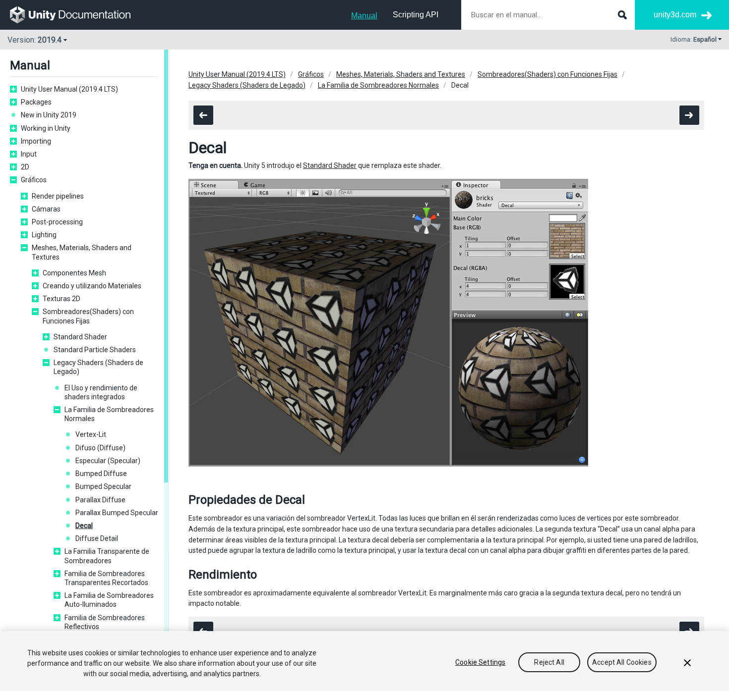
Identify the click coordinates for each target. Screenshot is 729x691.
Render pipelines (58, 196)
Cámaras (46, 209)
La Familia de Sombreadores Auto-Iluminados (109, 599)
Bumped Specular (103, 486)
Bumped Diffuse (101, 474)
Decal (84, 526)
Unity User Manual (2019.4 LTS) (69, 89)
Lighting (44, 235)
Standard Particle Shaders (95, 350)
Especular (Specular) (107, 461)
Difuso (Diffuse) (100, 448)
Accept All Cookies (622, 662)
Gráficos (34, 180)
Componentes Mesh (74, 273)
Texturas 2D (61, 299)
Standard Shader (80, 337)
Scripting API (415, 14)
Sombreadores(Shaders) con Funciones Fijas (88, 316)
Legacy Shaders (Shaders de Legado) (98, 367)
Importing (36, 141)
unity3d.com (675, 14)
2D (25, 167)
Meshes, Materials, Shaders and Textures (81, 252)
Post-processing (57, 222)
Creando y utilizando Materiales (92, 286)
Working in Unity (45, 128)
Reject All (549, 662)
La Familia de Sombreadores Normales (109, 414)
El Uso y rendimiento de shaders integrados (100, 392)
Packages (36, 102)
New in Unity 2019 (48, 115)
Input (29, 154)
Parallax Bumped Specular (116, 513)
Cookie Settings (480, 662)
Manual (364, 15)
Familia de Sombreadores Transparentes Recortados (106, 578)
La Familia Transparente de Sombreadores (106, 555)
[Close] (687, 663)
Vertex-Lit (90, 434)
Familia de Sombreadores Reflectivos (104, 622)
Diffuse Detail (96, 538)
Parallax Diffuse (100, 500)
